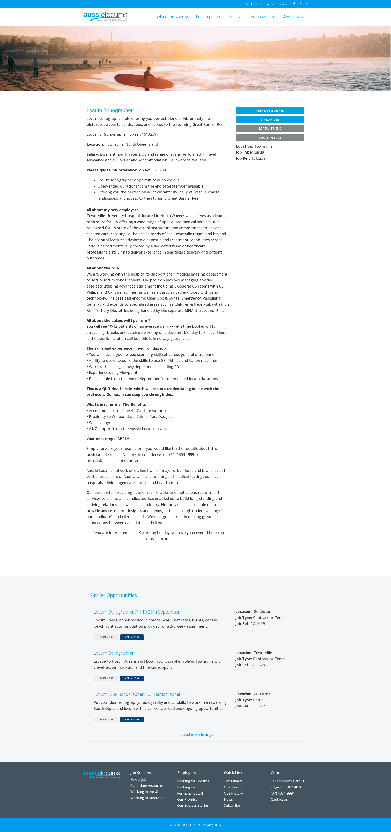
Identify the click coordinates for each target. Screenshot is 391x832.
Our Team (232, 787)
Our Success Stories (193, 805)
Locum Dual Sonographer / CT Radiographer (137, 694)
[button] (185, 17)
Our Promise (187, 799)
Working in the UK (144, 791)
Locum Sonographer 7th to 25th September (137, 612)
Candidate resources (147, 785)
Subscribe (232, 805)
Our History (233, 793)
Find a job (138, 779)
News (228, 799)
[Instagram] (300, 3)
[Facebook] (294, 3)
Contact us (279, 799)
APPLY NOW (132, 637)
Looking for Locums (193, 781)
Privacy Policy (212, 825)
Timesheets (233, 781)
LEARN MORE (106, 637)
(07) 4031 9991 (283, 793)
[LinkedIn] (306, 3)
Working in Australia (147, 797)
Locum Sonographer (114, 653)
